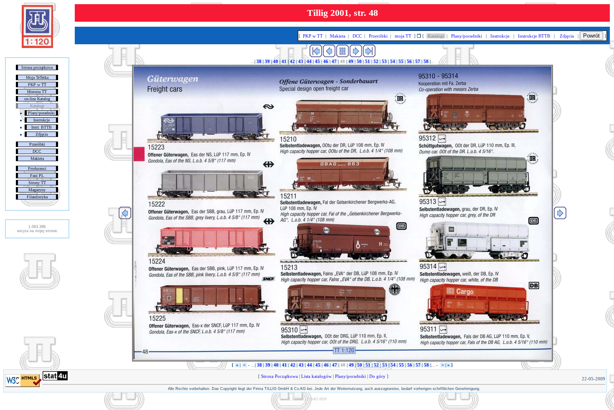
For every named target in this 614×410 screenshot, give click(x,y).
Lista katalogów (316, 376)
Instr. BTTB (41, 127)
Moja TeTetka (37, 77)
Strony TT (37, 182)
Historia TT (37, 91)
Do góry (377, 376)
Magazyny (37, 189)
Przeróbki (37, 144)
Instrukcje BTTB (534, 35)
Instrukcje (41, 120)
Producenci (37, 168)
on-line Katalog (37, 98)
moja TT (403, 35)
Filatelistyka (37, 197)
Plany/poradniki (41, 113)
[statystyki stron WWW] (55, 378)
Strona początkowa (37, 67)
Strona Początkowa (279, 376)
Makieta (37, 158)
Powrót (591, 36)
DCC (37, 151)
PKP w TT (37, 84)
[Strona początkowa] (37, 46)
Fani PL (37, 175)
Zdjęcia (42, 134)
